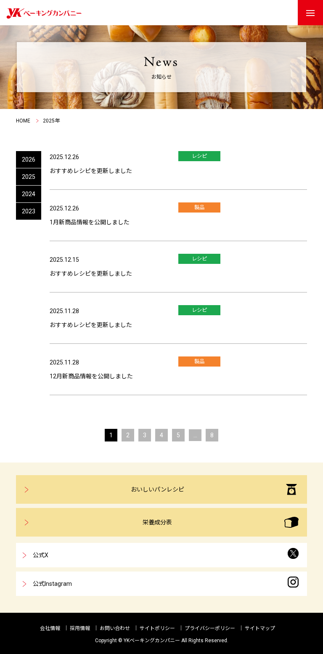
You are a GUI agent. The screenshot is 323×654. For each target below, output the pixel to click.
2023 (28, 211)
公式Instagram (52, 583)
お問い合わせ (115, 628)
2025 (28, 176)
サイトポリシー (157, 628)
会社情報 (50, 628)
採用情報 (80, 628)
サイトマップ (260, 628)
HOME (23, 121)
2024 (28, 194)
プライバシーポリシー (210, 628)
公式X (40, 555)
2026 (28, 159)
